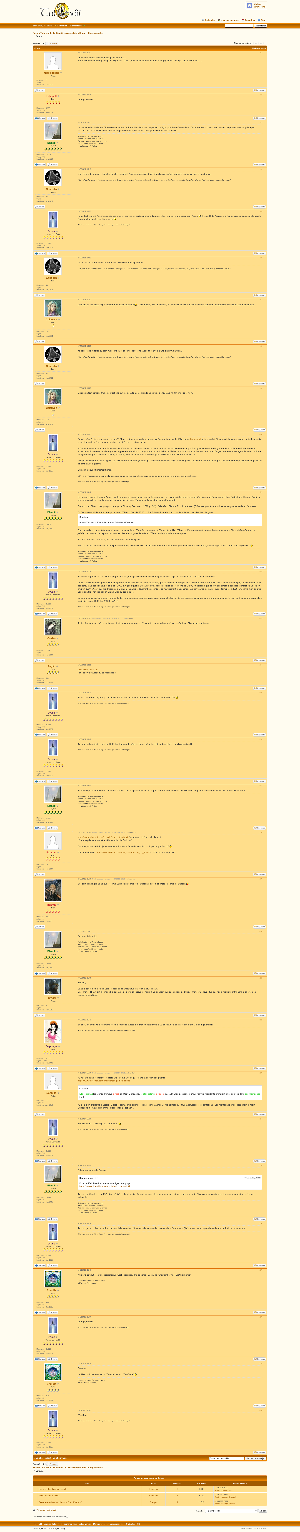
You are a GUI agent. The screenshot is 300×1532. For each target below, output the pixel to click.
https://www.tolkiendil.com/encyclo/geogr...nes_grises (104, 1080)
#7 (261, 300)
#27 (261, 1270)
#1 (261, 53)
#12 (261, 572)
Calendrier (250, 20)
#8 (261, 346)
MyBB (41, 1528)
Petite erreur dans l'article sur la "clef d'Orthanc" (60, 1502)
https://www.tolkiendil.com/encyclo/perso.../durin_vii (103, 837)
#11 (261, 492)
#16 (261, 739)
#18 (261, 832)
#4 (261, 169)
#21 (261, 978)
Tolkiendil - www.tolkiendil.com (69, 33)
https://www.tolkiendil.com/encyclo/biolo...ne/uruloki (104, 1186)
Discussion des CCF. (88, 669)
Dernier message (221, 1490)
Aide (263, 20)
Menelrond (196, 439)
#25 (261, 1165)
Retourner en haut (69, 1524)
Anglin (51, 666)
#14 (261, 665)
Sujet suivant (59, 1458)
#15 (261, 693)
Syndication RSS (132, 1524)
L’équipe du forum (51, 1524)
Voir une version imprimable (47, 1510)
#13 (261, 618)
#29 (261, 1363)
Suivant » (53, 43)
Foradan (131, 832)
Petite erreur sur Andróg (49, 1495)
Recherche (210, 20)
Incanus (131, 879)
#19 (261, 879)
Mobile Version (85, 1524)
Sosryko (51, 1093)
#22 (261, 1020)
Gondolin (51, 189)
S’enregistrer (76, 26)
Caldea (51, 638)
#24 (261, 1119)
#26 (261, 1223)
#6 (261, 258)
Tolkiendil (38, 1524)
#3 (261, 123)
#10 (261, 434)
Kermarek (153, 1489)
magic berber (51, 72)
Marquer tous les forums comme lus (108, 1524)
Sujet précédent (43, 1458)
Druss (231, 1490)
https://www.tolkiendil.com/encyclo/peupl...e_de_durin (122, 852)
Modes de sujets (259, 48)
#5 (261, 211)
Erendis (51, 1290)
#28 (261, 1317)
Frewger (51, 998)
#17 (261, 786)
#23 (261, 1073)
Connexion (62, 26)
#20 (261, 931)
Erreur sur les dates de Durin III (53, 1489)
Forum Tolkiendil (42, 33)
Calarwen (51, 319)
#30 (261, 1410)
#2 (261, 95)
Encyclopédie (95, 33)
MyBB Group (60, 1528)
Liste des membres (230, 20)
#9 (261, 388)
